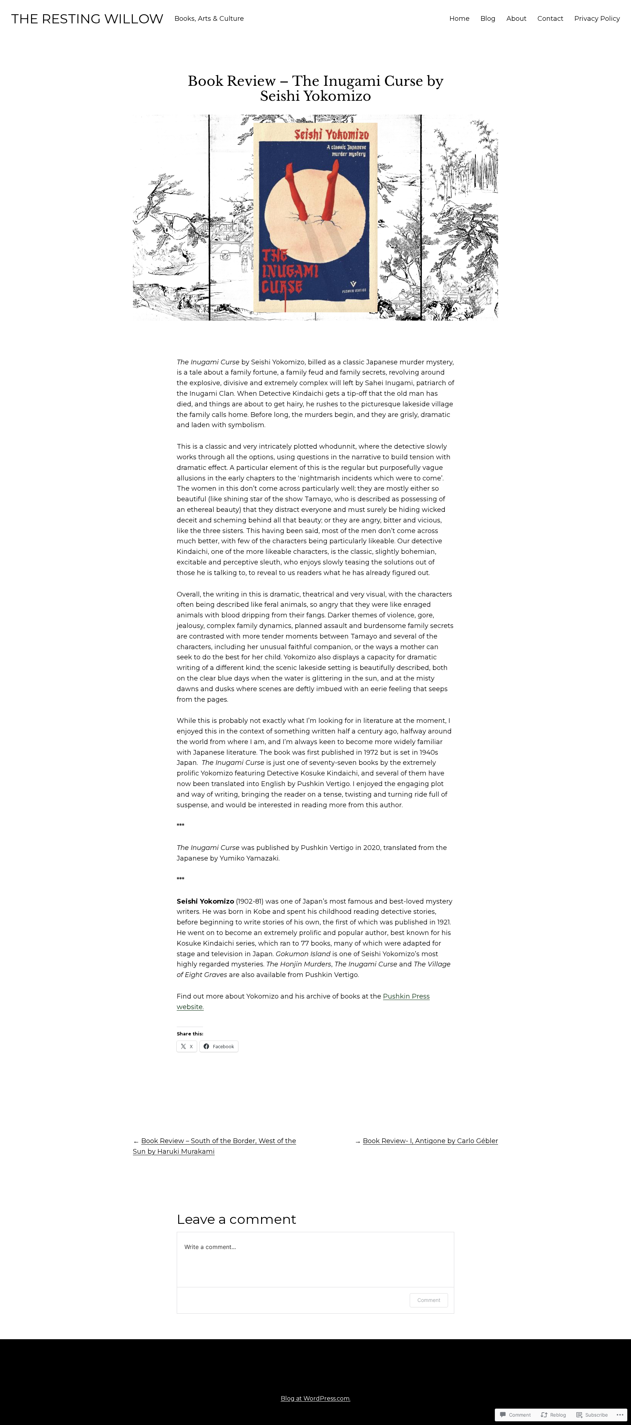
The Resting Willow (87, 19)
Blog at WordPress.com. (316, 1398)
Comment (428, 1300)
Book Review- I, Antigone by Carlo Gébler (430, 1141)
